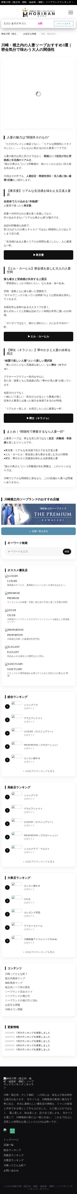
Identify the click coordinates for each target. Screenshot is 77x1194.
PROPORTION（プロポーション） (41, 745)
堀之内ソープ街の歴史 (17, 987)
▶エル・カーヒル (38, 336)
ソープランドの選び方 (17, 996)
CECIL (27, 899)
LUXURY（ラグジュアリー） (39, 731)
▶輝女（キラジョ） (39, 418)
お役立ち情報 (29, 34)
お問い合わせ (11, 1170)
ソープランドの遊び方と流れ (21, 1000)
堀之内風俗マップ (15, 978)
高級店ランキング (14, 1155)
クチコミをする (64, 23)
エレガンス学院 (32, 912)
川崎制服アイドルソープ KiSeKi (40, 939)
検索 (67, 551)
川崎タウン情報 (14, 1009)
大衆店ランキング (14, 1160)
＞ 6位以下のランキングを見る (39, 771)
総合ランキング (12, 1150)
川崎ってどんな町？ (16, 974)
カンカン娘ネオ (32, 758)
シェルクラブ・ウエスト (37, 848)
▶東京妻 (38, 254)
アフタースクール (33, 926)
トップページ (11, 1139)
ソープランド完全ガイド (19, 991)
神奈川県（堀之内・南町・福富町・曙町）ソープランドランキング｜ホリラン (38, 2)
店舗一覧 (9, 1145)
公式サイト (29, 708)
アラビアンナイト (33, 718)
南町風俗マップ (14, 983)
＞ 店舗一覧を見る (38, 531)
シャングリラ (31, 705)
